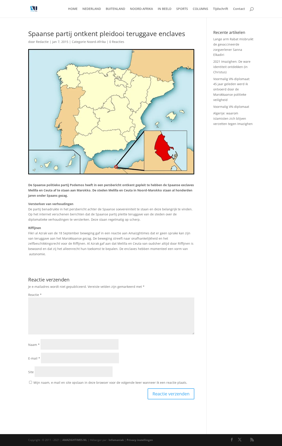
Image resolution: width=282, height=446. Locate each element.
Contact (239, 9)
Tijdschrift (220, 9)
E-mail (34, 358)
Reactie (35, 295)
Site (31, 372)
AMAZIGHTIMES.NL (74, 440)
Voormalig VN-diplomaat (231, 107)
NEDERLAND (91, 9)
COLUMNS (200, 9)
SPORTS (182, 9)
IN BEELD (164, 9)
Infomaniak (116, 440)
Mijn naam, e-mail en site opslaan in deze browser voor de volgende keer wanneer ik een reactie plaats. (110, 382)
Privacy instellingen (140, 440)
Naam (34, 345)
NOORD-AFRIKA (141, 9)
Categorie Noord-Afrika (89, 42)
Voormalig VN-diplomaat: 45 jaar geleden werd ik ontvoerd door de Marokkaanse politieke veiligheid (231, 89)
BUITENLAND (115, 9)
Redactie (42, 42)
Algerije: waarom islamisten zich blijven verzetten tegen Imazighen (233, 118)
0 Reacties (116, 42)
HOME (73, 9)
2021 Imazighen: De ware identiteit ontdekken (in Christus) (231, 66)
